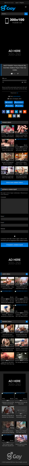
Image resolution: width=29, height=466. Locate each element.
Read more (14, 93)
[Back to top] (24, 461)
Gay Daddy (10, 105)
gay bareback (19, 102)
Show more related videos (14, 182)
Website (3, 228)
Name (3, 216)
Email (3, 222)
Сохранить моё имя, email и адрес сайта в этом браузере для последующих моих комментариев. (14, 239)
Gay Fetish (19, 105)
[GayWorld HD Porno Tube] (12, 8)
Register (22, 2)
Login (16, 2)
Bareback (9, 102)
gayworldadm (16, 96)
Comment (3, 197)
